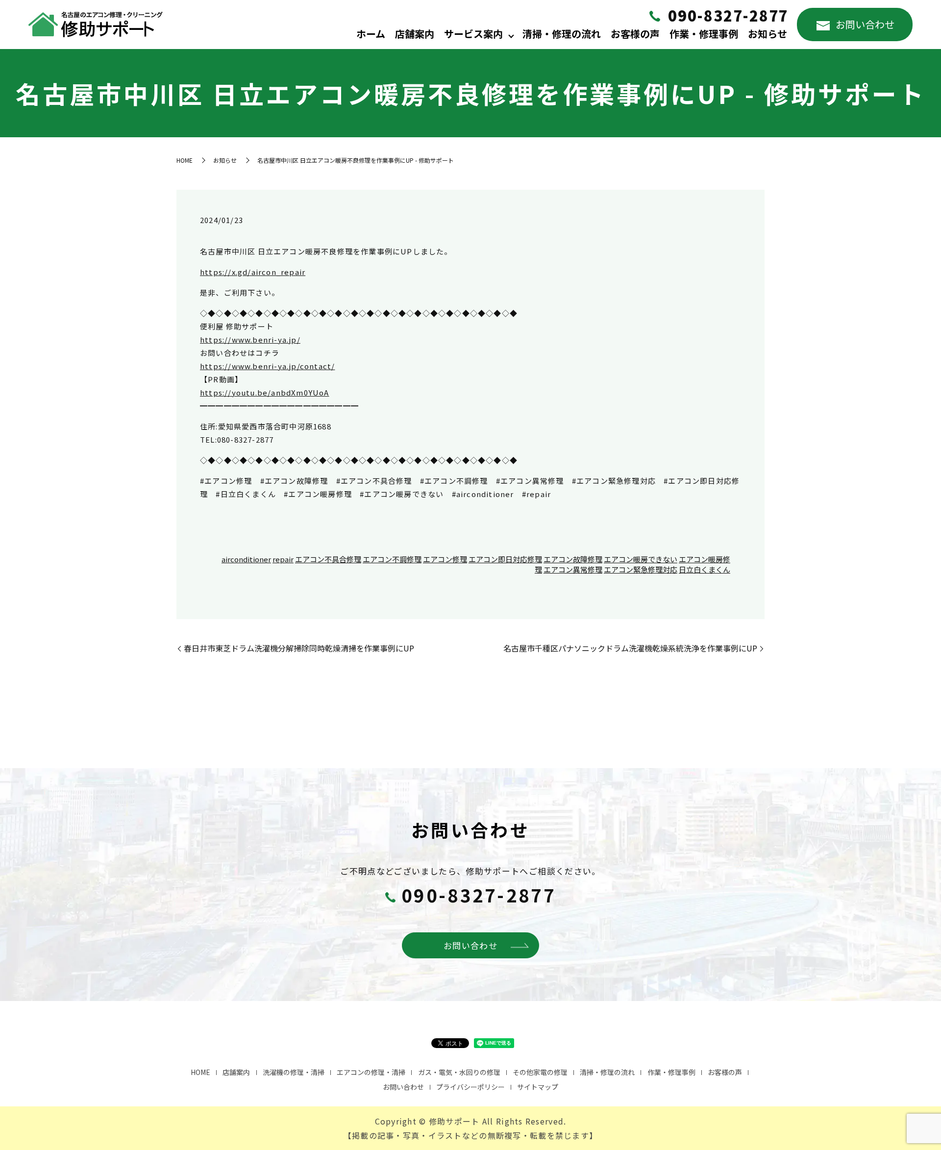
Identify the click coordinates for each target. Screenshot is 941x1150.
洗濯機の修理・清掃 (293, 1072)
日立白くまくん (704, 569)
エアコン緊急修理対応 (640, 569)
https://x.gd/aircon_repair (252, 272)
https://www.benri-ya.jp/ (250, 339)
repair (283, 559)
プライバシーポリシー (470, 1087)
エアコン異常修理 (573, 569)
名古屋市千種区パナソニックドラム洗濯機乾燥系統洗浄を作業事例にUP (630, 648)
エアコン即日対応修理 (505, 559)
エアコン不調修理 (392, 559)
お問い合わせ (865, 24)
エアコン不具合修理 (328, 559)
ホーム (370, 33)
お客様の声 (635, 33)
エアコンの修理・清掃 (371, 1072)
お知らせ (767, 33)
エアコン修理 (445, 559)
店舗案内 (414, 33)
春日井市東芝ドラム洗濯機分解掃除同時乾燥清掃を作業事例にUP (299, 648)
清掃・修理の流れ (561, 33)
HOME (184, 160)
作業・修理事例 (703, 33)
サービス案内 (473, 33)
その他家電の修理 (540, 1072)
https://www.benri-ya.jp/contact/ (267, 366)
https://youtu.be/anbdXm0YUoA (264, 392)
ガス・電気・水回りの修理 (459, 1072)
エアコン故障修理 (573, 559)
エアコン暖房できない (640, 559)
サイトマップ (537, 1087)
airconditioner (246, 559)
